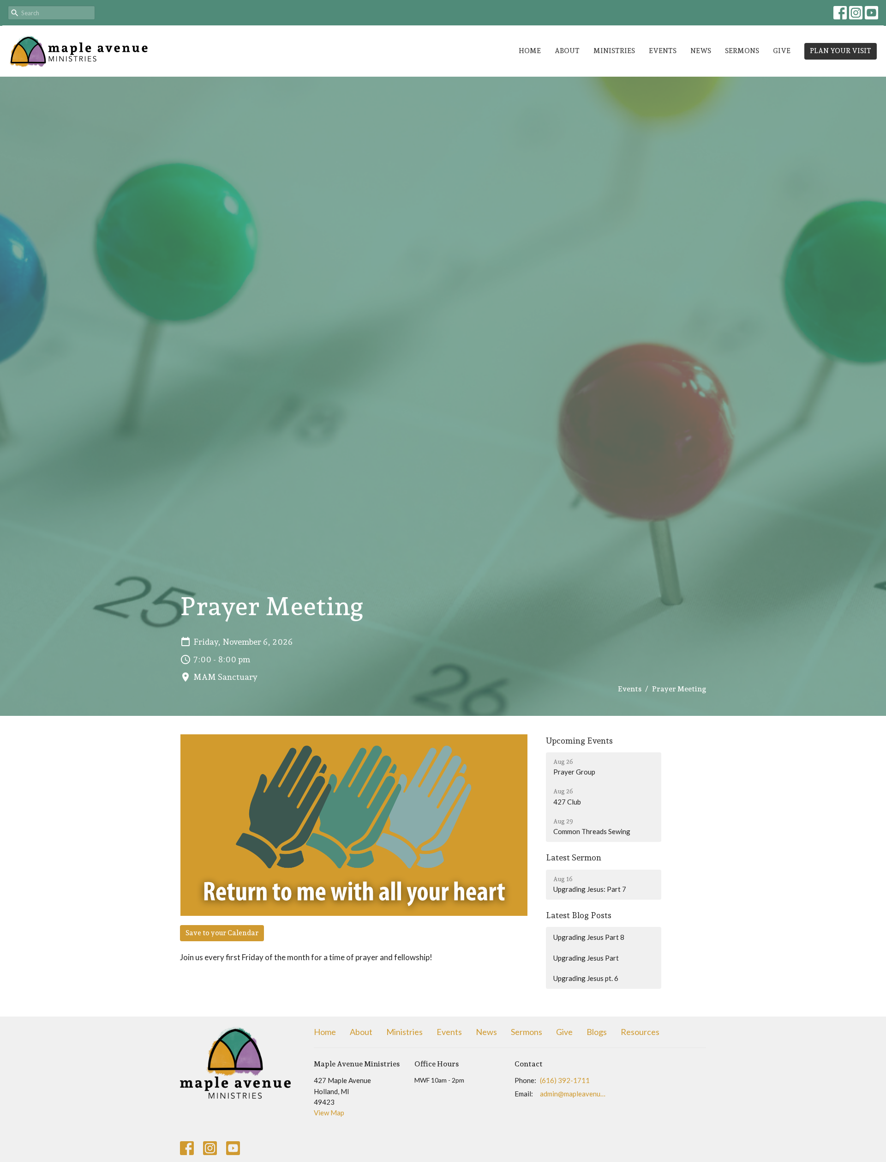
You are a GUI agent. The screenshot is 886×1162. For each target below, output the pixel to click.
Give (781, 51)
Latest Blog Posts (578, 915)
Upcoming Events (579, 740)
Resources (640, 1032)
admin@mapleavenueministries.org (573, 1093)
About (567, 51)
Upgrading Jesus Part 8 (588, 937)
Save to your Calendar (222, 933)
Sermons (742, 51)
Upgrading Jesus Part (586, 958)
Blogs (597, 1032)
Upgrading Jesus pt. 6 (585, 978)
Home (530, 51)
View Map (329, 1112)
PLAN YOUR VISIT (840, 51)
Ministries (614, 51)
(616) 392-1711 (565, 1080)
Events (662, 51)
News (700, 51)
